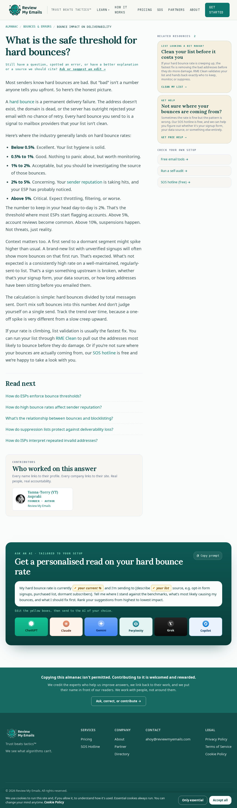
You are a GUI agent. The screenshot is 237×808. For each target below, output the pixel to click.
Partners (176, 10)
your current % (89, 588)
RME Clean (66, 338)
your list (162, 588)
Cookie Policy (216, 754)
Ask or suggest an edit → (82, 69)
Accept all (220, 800)
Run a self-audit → (174, 171)
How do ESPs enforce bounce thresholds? (43, 396)
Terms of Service (218, 746)
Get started (216, 9)
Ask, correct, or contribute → (118, 701)
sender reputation (84, 182)
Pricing (145, 10)
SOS (160, 10)
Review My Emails (39, 506)
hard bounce (21, 101)
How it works (121, 9)
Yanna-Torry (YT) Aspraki (43, 494)
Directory (122, 754)
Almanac (12, 26)
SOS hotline (104, 353)
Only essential (192, 800)
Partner (120, 746)
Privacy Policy (216, 739)
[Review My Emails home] (36, 733)
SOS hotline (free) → (175, 182)
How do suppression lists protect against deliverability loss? (59, 429)
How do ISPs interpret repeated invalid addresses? (51, 440)
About (195, 10)
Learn (103, 10)
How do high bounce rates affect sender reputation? (54, 407)
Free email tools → (174, 159)
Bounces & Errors (37, 26)
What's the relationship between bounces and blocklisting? (59, 418)
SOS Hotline (90, 746)
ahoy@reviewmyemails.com (168, 739)
